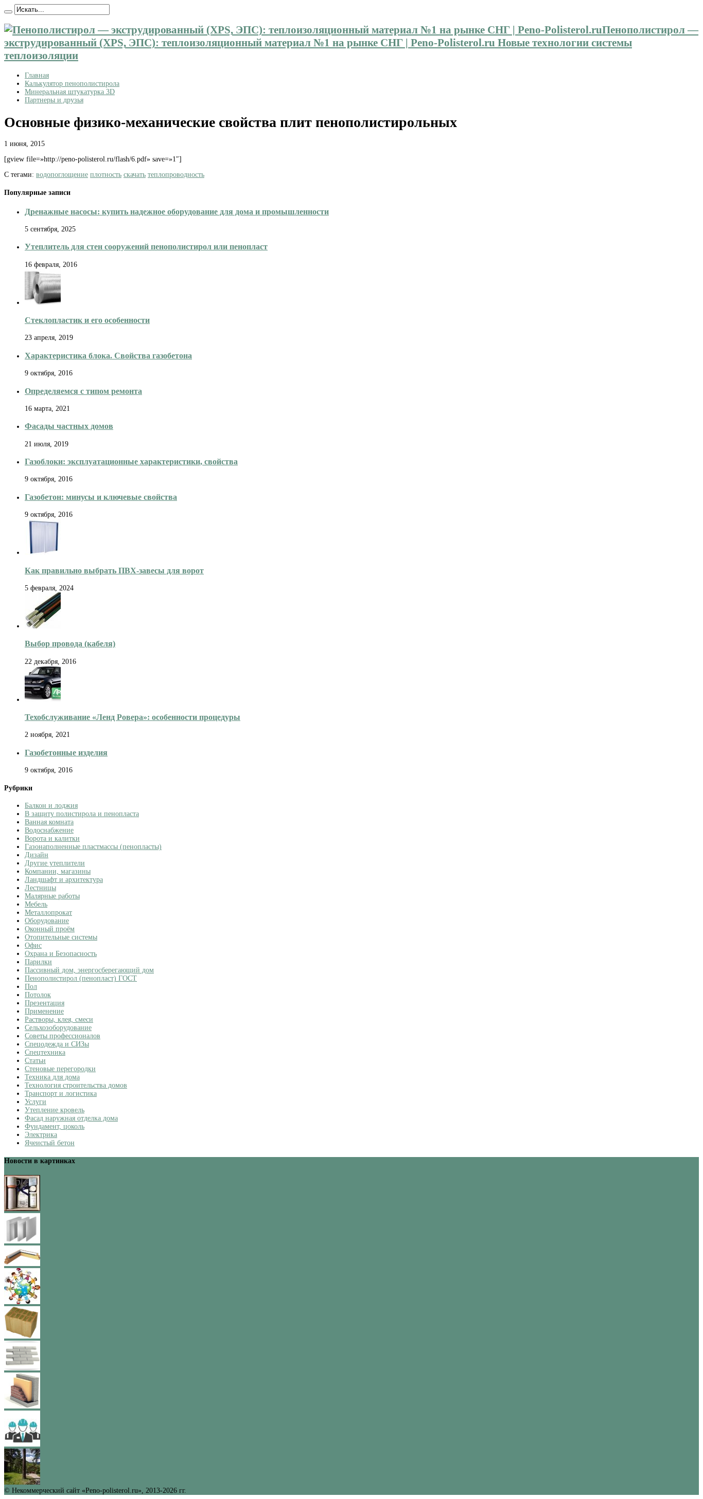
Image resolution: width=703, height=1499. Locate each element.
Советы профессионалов (62, 1036)
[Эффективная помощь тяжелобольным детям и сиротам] (22, 1302)
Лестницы (40, 888)
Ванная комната (49, 822)
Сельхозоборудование (58, 1028)
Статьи (35, 1060)
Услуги (35, 1102)
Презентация (44, 1003)
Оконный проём (50, 929)
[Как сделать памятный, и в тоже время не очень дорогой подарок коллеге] (22, 1209)
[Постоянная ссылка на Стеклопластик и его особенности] (43, 302)
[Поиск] (8, 11)
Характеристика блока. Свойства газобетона (108, 355)
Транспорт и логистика (61, 1093)
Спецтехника (45, 1052)
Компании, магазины (58, 871)
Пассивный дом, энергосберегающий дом (89, 970)
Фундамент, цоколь (54, 1126)
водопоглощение (62, 174)
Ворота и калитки (52, 838)
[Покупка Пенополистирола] (22, 1368)
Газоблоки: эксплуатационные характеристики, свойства (131, 461)
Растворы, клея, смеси (59, 1019)
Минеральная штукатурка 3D (70, 92)
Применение (44, 1011)
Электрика (41, 1135)
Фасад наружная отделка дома (71, 1118)
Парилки (38, 962)
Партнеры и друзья (54, 100)
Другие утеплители (55, 863)
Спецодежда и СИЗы (57, 1044)
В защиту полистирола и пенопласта (82, 814)
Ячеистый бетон (50, 1143)
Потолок (38, 995)
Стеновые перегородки (60, 1069)
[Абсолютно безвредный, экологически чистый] (22, 1264)
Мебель (36, 904)
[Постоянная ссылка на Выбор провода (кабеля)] (43, 626)
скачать (135, 174)
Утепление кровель (54, 1110)
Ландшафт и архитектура (64, 879)
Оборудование (47, 921)
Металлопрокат (48, 912)
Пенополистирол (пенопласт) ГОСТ (81, 978)
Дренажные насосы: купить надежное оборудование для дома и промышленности (177, 211)
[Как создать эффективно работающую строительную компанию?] (22, 1444)
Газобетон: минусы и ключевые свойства (101, 497)
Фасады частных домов (69, 426)
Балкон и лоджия (51, 805)
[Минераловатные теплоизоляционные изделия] (22, 1336)
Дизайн (36, 855)
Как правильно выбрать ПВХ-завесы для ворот (114, 570)
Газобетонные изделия (66, 752)
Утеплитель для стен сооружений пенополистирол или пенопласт (146, 246)
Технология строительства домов (76, 1085)
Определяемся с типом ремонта (83, 391)
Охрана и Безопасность (61, 954)
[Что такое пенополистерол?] (22, 1241)
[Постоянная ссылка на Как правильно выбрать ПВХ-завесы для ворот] (43, 552)
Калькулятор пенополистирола (72, 83)
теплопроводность (176, 174)
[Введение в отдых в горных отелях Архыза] (22, 1482)
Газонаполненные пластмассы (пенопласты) (93, 847)
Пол (31, 986)
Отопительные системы (61, 937)
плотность (105, 174)
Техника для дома (52, 1077)
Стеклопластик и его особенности (87, 320)
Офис (33, 945)
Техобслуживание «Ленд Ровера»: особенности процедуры (132, 717)
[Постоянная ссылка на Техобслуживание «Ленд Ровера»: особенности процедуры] (43, 699)
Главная (37, 75)
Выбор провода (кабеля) (70, 643)
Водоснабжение (49, 830)
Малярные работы (52, 896)
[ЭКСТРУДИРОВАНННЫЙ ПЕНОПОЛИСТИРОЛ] (22, 1406)
